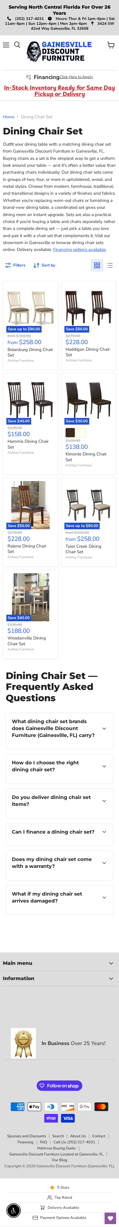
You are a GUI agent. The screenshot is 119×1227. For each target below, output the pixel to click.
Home (8, 117)
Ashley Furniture (21, 360)
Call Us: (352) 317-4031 (74, 1142)
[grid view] (97, 265)
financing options (52, 844)
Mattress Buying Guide (56, 1148)
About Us (78, 1136)
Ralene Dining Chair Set (27, 549)
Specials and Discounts (26, 1136)
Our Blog (59, 1160)
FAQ (43, 1142)
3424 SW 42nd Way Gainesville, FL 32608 (72, 26)
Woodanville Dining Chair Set (27, 641)
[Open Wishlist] (110, 1218)
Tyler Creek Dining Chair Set (83, 549)
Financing (26, 1142)
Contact (98, 1136)
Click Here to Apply (76, 77)
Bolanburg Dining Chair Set (30, 352)
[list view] (109, 265)
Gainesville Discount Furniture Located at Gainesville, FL (56, 1154)
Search (58, 1136)
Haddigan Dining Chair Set (88, 352)
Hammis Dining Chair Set (28, 444)
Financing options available (79, 249)
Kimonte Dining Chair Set (86, 457)
